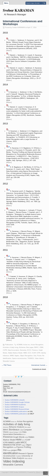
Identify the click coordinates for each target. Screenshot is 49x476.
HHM (26, 437)
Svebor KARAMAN (18, 10)
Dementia (23, 350)
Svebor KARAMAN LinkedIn (15, 400)
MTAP (18, 445)
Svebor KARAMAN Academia (15, 404)
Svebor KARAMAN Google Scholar (17, 402)
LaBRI (17, 442)
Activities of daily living (10, 347)
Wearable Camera (9, 361)
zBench (38, 472)
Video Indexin (39, 358)
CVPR (5, 350)
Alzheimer (22, 347)
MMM (12, 355)
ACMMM (19, 344)
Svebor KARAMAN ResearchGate (17, 409)
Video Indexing (14, 461)
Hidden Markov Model (15, 353)
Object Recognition (26, 355)
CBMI (41, 347)
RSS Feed (16, 377)
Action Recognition (37, 344)
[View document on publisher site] (9, 148)
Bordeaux (14, 429)
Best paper (29, 347)
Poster (39, 355)
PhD (5, 450)
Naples (17, 355)
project (14, 450)
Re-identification (12, 451)
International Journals (39, 365)
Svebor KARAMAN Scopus (14, 407)
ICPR (38, 353)
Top (46, 473)
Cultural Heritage (13, 432)
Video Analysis (18, 458)
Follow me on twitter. (19, 377)
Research (22, 453)
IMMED (11, 442)
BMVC (36, 347)
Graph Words (18, 437)
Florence (35, 350)
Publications (9, 344)
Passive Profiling (23, 447)
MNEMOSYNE (9, 445)
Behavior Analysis (16, 427)
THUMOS (30, 358)
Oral (35, 355)
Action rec (26, 344)
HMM (25, 353)
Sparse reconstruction (19, 358)
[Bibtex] (9, 50)
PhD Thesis (6, 365)
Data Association (13, 350)
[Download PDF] (7, 40)
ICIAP (34, 353)
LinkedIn (22, 377)
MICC (24, 442)
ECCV (29, 350)
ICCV (29, 353)
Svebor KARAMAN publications (16, 411)
